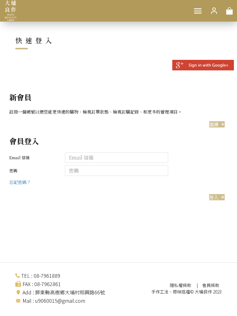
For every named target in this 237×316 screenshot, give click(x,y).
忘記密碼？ (20, 182)
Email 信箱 (19, 157)
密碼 (13, 170)
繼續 (213, 124)
